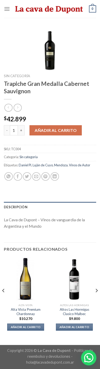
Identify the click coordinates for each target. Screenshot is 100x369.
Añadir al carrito (56, 130)
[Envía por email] (36, 176)
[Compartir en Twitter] (27, 176)
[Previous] (3, 301)
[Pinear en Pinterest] (45, 176)
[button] (88, 357)
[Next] (96, 301)
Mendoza (61, 165)
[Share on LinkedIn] (55, 176)
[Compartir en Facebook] (18, 176)
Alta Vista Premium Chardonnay (26, 311)
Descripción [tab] (15, 207)
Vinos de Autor (79, 165)
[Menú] (7, 9)
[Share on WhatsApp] (8, 176)
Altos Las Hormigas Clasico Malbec (74, 311)
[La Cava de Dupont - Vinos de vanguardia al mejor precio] (49, 9)
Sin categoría (17, 76)
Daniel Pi (25, 165)
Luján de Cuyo (43, 165)
